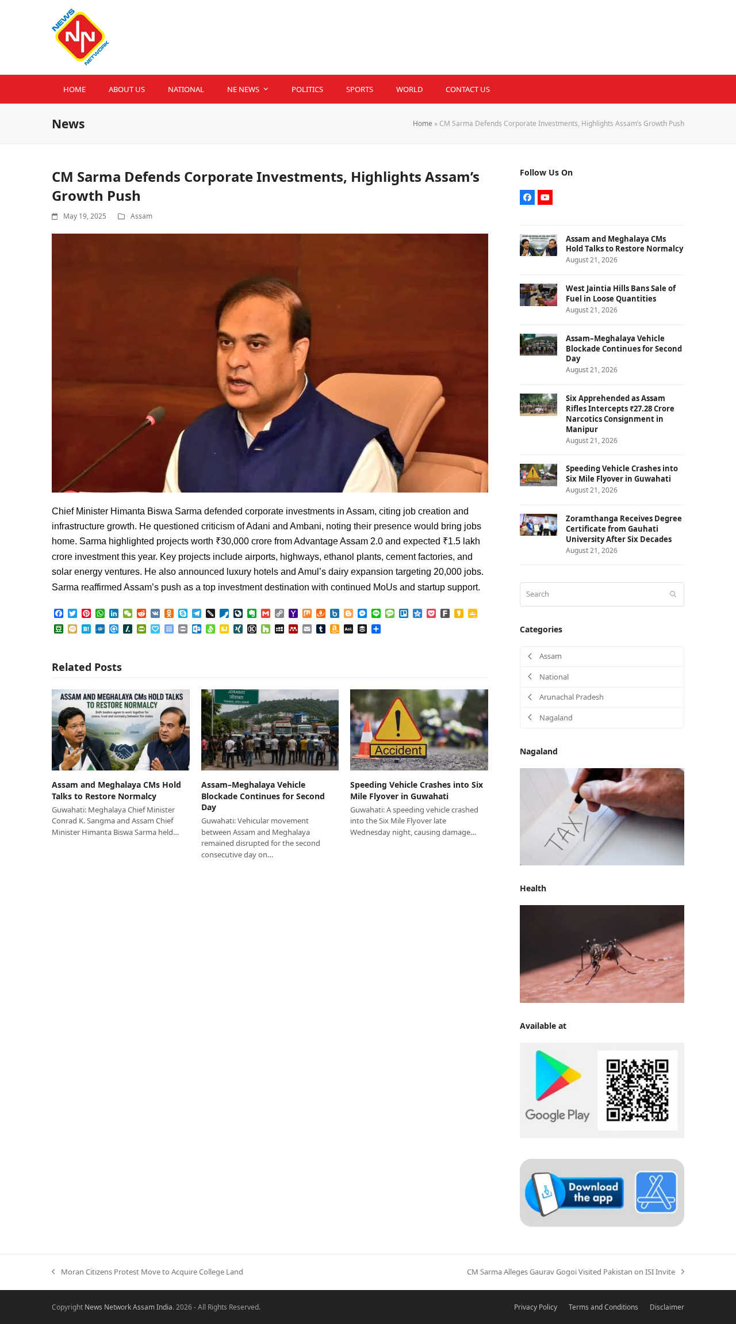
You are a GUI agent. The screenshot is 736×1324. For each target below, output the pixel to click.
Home (422, 123)
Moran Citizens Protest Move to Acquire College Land (147, 1272)
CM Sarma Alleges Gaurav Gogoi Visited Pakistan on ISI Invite (571, 1272)
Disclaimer (667, 1307)
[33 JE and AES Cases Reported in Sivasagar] (602, 953)
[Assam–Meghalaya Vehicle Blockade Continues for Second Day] (270, 729)
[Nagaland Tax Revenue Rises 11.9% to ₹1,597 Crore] (602, 816)
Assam (141, 216)
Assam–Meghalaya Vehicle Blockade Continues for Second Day (263, 795)
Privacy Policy (535, 1307)
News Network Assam (120, 1307)
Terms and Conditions (603, 1307)
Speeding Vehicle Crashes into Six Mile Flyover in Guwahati (416, 790)
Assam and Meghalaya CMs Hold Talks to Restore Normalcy (116, 790)
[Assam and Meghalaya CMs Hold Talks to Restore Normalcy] (121, 729)
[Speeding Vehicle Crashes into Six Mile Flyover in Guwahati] (419, 729)
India (164, 1307)
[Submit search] (673, 594)
